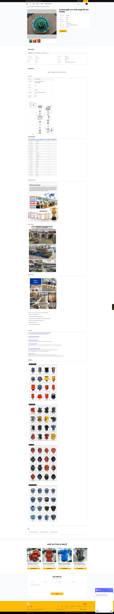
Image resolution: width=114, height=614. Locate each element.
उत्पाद (29, 6)
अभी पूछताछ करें (63, 31)
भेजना (57, 593)
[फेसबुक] (113, 305)
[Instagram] (31, 606)
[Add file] (97, 611)
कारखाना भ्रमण (73, 606)
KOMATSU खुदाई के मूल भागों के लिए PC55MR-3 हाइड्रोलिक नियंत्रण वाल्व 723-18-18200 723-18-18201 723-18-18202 (80, 564)
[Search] (86, 4)
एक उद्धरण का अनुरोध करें (48, 3)
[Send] (111, 611)
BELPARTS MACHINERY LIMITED (76, 612)
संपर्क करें (42, 3)
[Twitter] (29, 606)
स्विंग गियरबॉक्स (32, 6)
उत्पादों (33, 3)
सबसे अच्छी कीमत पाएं (34, 568)
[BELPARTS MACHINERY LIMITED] (27, 4)
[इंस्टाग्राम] (113, 309)
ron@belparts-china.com (62, 609)
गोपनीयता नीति (28, 612)
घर (30, 3)
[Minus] (111, 590)
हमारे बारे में (37, 3)
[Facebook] (28, 606)
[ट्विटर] (113, 307)
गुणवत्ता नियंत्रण (79, 606)
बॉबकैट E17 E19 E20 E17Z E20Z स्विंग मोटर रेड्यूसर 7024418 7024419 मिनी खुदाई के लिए (64, 564)
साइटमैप (32, 612)
